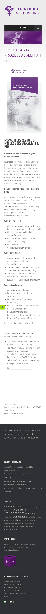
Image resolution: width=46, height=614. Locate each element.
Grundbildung (20, 516)
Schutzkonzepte (19, 523)
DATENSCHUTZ (24, 434)
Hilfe (28, 517)
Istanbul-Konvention (10, 520)
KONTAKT (9, 434)
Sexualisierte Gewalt (18, 526)
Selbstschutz (7, 526)
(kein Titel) (7, 478)
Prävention (7, 523)
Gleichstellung (8, 517)
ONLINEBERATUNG (13, 430)
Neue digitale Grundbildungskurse (16, 474)
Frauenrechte (14, 513)
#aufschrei (9, 506)
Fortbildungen (18, 509)
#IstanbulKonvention (21, 507)
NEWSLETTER (31, 430)
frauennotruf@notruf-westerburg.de (17, 593)
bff (10, 510)
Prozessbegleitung (30, 520)
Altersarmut (30, 507)
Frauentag (30, 513)
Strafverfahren (28, 526)
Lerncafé (20, 520)
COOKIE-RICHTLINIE (13, 438)
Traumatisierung (8, 529)
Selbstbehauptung (30, 523)
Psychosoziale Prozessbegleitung (22, 55)
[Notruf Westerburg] (23, 10)
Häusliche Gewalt (35, 517)
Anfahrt (6, 596)
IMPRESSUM (33, 438)
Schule (12, 523)
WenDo (16, 529)
